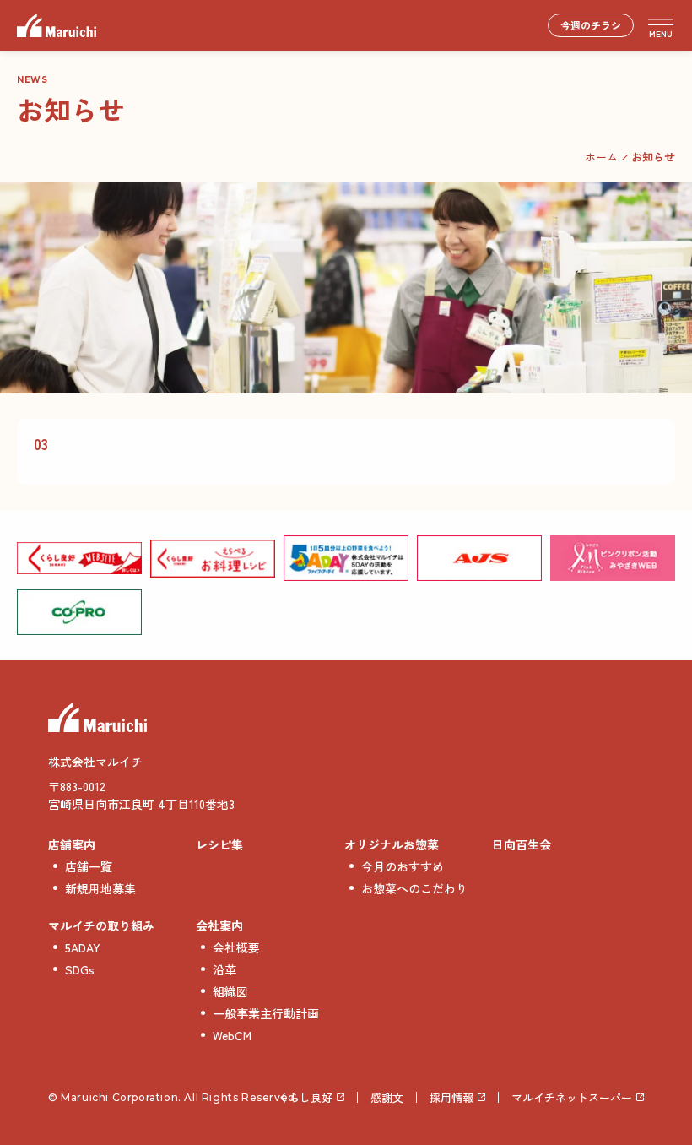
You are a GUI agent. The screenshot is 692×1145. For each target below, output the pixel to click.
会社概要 (236, 947)
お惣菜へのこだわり (414, 888)
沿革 (224, 969)
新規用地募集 (100, 888)
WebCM (232, 1035)
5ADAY (82, 947)
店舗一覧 (88, 866)
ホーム (601, 157)
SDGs (80, 969)
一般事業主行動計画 (266, 1013)
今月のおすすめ (402, 866)
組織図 (230, 991)
